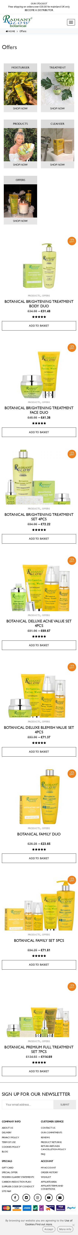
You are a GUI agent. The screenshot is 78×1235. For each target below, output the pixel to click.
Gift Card (7, 1167)
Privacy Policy (10, 1137)
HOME (11, 31)
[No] (73, 1225)
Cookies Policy (11, 1147)
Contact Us (48, 1128)
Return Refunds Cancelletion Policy (53, 1148)
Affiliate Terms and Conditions (52, 1187)
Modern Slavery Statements (18, 1177)
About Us (7, 1128)
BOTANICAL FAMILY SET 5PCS (39, 940)
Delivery (6, 1132)
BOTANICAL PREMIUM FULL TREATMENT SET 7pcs (38, 1049)
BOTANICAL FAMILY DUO (39, 834)
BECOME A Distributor (39, 10)
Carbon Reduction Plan (16, 1181)
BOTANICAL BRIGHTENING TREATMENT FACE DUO (39, 410)
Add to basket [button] (39, 325)
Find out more (43, 1224)
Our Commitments (51, 1132)
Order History (49, 1172)
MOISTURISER (20, 67)
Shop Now (20, 108)
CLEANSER (57, 123)
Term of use (9, 1142)
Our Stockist (39, 3)
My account (48, 1167)
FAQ (43, 1154)
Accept (48, 1229)
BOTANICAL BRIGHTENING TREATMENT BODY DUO (39, 303)
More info (65, 1229)
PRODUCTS (20, 123)
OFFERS (20, 179)
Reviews (45, 1137)
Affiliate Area (49, 1181)
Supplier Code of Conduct (18, 1186)
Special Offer (9, 1172)
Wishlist (46, 1177)
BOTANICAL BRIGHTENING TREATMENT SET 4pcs (39, 516)
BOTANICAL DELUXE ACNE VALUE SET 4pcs (39, 623)
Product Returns (51, 1142)
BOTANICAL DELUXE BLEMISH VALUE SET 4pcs (39, 729)
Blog (5, 1151)
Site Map (6, 1191)
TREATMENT (57, 67)
